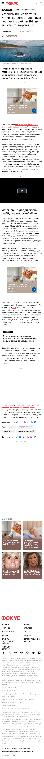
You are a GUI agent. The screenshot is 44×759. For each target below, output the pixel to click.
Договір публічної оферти (32, 640)
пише (16, 139)
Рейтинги (6, 628)
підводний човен (26, 427)
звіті (14, 307)
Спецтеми (28, 628)
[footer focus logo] (11, 618)
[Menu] (3, 3)
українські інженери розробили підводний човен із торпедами (20, 407)
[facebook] (3, 652)
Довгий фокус (8, 632)
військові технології (26, 431)
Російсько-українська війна (24, 10)
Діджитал (6, 10)
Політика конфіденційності (12, 751)
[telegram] (15, 652)
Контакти (29, 751)
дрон (12, 427)
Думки (27, 624)
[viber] (27, 652)
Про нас (5, 635)
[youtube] (21, 652)
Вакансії (27, 635)
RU (37, 3)
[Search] (41, 3)
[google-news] (33, 652)
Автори (27, 632)
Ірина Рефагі (6, 31)
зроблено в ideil (8, 755)
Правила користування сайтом (8, 641)
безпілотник (8, 431)
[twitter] (9, 652)
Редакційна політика (7, 648)
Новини (5, 624)
